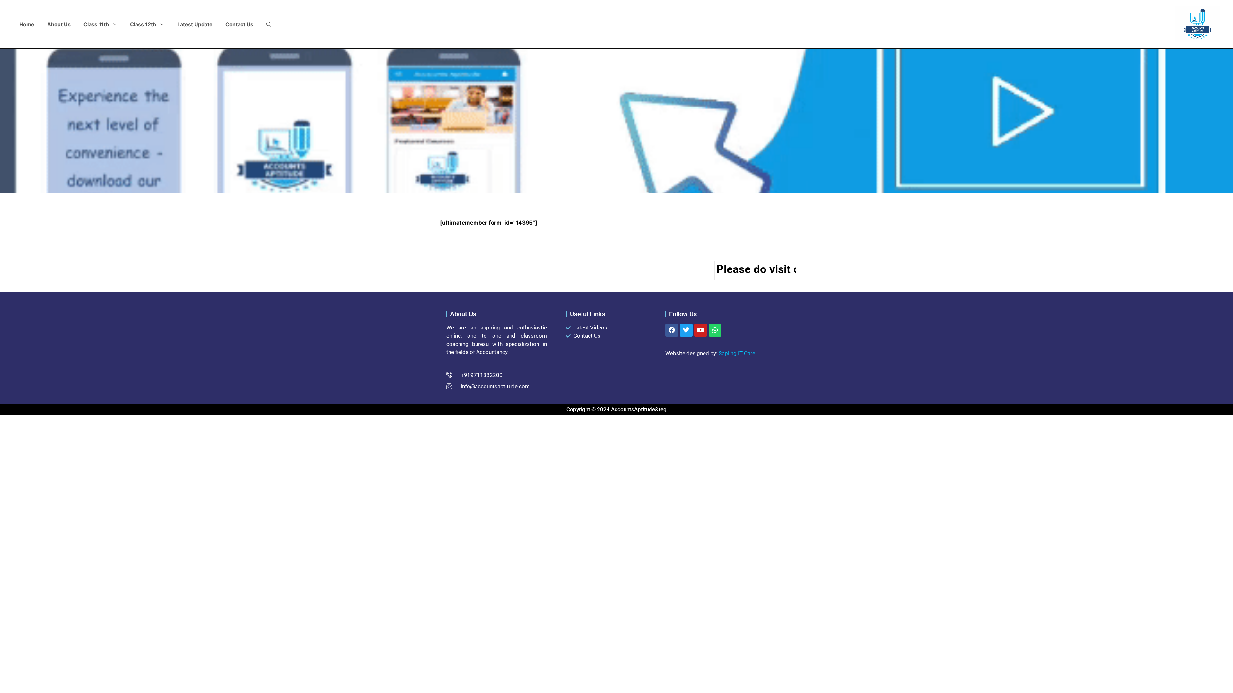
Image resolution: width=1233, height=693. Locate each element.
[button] (269, 24)
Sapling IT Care (737, 353)
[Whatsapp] (715, 330)
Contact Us (239, 24)
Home (26, 24)
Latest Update (195, 24)
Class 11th (96, 24)
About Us (59, 24)
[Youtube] (700, 330)
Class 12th (143, 24)
